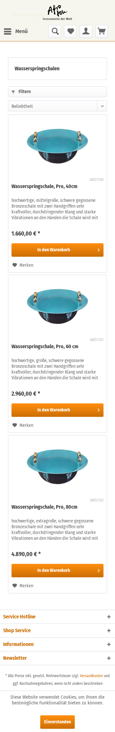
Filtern (24, 91)
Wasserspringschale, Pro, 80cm (44, 507)
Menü (21, 31)
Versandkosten (91, 676)
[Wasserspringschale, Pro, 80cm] (57, 467)
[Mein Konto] (86, 31)
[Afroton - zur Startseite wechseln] (57, 12)
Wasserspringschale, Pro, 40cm (44, 186)
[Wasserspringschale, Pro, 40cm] (57, 147)
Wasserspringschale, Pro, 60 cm (45, 346)
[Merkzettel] (70, 31)
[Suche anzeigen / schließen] (54, 31)
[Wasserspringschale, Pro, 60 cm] (57, 307)
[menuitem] (15, 31)
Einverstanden (57, 722)
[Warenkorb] (101, 31)
